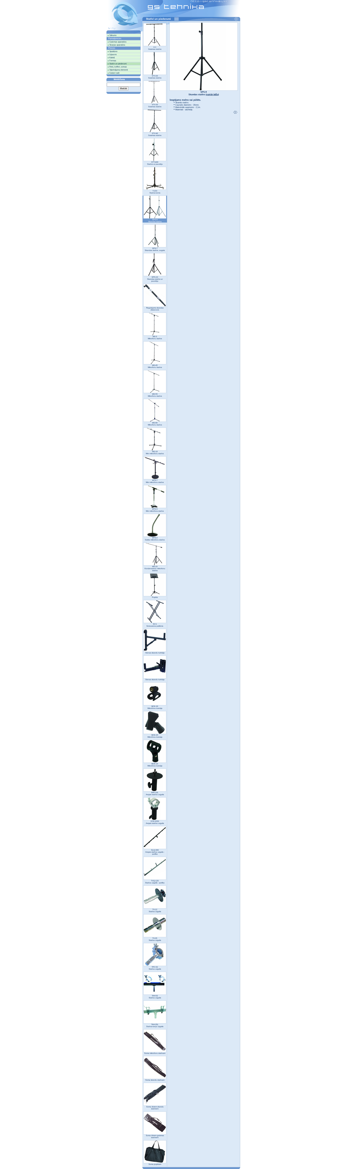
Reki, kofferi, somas (118, 67)
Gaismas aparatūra (117, 42)
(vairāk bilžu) (212, 94)
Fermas (112, 60)
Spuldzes (113, 51)
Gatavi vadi (114, 73)
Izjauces (113, 54)
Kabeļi (112, 57)
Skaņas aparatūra (117, 45)
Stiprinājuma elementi (118, 70)
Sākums (113, 35)
